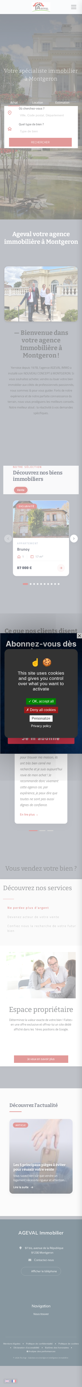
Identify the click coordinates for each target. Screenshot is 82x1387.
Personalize (41, 718)
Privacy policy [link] (41, 726)
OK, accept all (42, 701)
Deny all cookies (42, 710)
